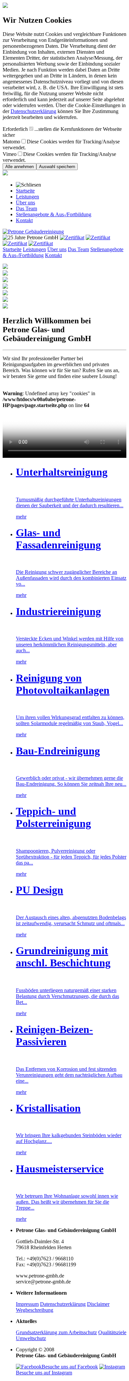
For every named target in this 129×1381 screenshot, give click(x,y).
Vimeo (10, 154)
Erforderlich (15, 129)
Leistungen (27, 196)
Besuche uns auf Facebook (70, 1366)
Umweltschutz (31, 1338)
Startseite (25, 190)
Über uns (25, 202)
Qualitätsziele (112, 1332)
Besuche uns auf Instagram (44, 1372)
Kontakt (24, 220)
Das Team (26, 208)
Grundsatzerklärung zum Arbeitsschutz (56, 1332)
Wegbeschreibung (34, 1310)
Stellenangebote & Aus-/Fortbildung (53, 214)
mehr (21, 516)
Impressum (27, 1304)
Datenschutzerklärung (33, 111)
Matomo (11, 141)
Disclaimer (98, 1304)
